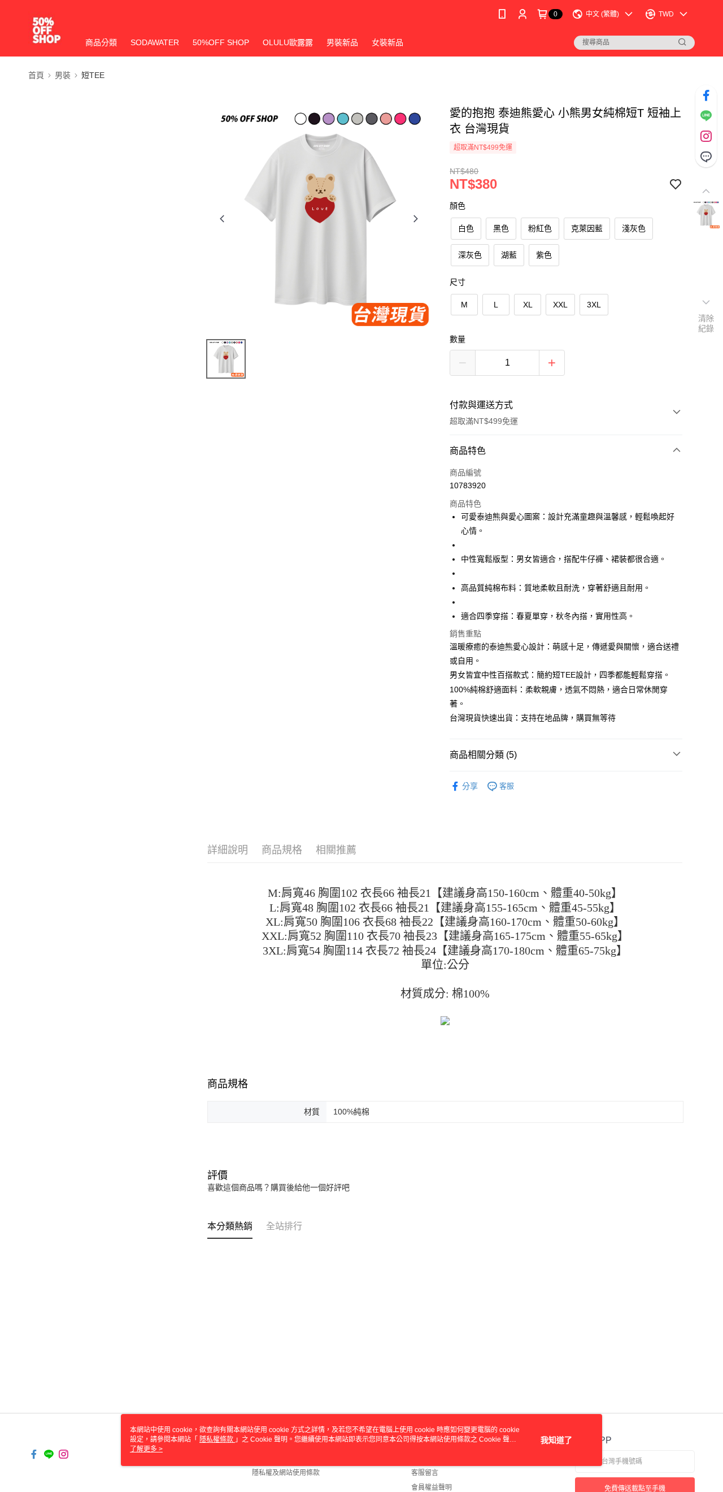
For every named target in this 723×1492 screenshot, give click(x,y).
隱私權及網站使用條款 (286, 1473)
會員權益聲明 (431, 1487)
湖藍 (509, 254)
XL (528, 304)
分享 (470, 786)
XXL (560, 304)
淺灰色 (634, 228)
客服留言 (424, 1473)
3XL (594, 304)
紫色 (544, 254)
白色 (466, 228)
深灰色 (470, 254)
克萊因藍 (587, 228)
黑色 (501, 228)
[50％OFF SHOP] (46, 29)
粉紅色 (540, 228)
